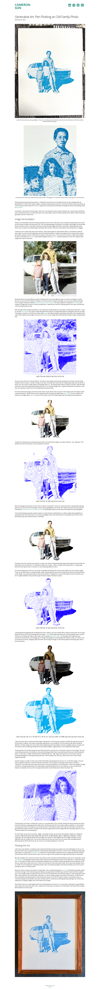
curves (47, 634)
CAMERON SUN (22, 6)
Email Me (50, 987)
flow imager (24, 311)
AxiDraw (64, 870)
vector (55, 237)
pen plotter (19, 207)
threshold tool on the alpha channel (32, 509)
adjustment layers (55, 636)
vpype (45, 313)
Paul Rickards (19, 859)
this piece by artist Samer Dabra (44, 303)
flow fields (76, 303)
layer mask (67, 393)
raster (32, 237)
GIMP (32, 395)
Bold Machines (35, 852)
